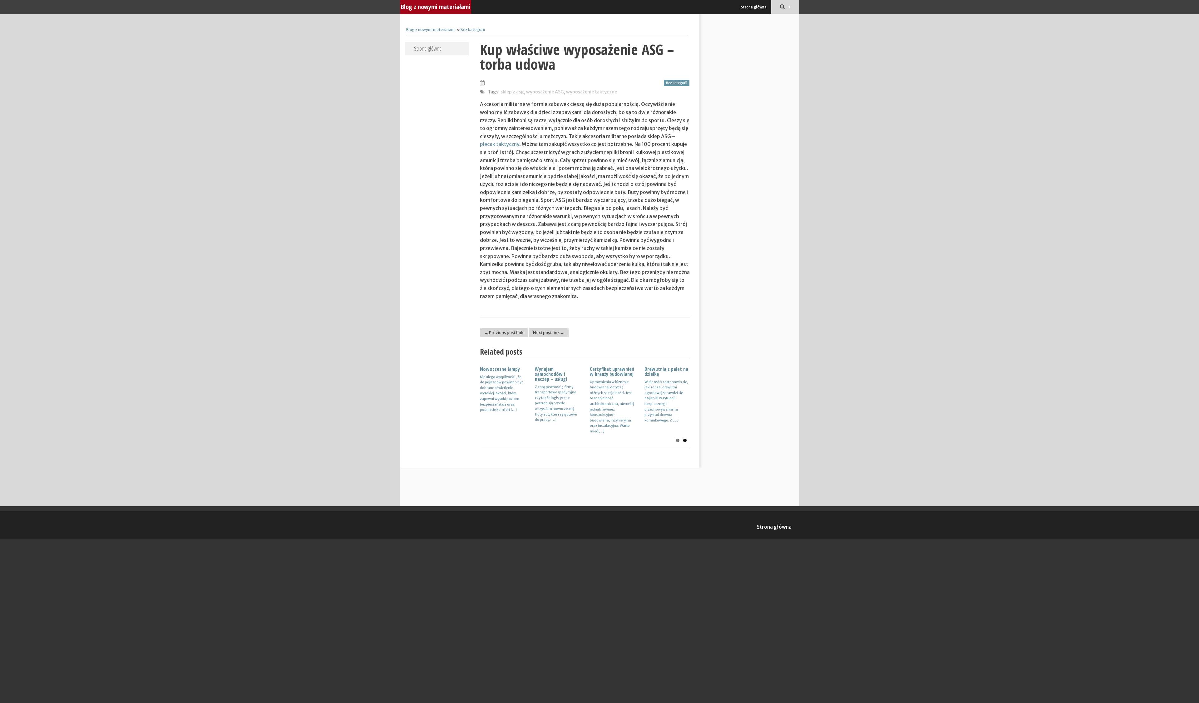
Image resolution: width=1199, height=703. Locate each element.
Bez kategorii (473, 29)
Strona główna (754, 7)
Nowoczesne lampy (500, 369)
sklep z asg (512, 92)
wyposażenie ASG (545, 92)
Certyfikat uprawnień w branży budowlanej (612, 371)
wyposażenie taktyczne (591, 92)
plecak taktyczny (499, 144)
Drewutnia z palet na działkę (666, 371)
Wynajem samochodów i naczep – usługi (551, 374)
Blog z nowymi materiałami (435, 6)
